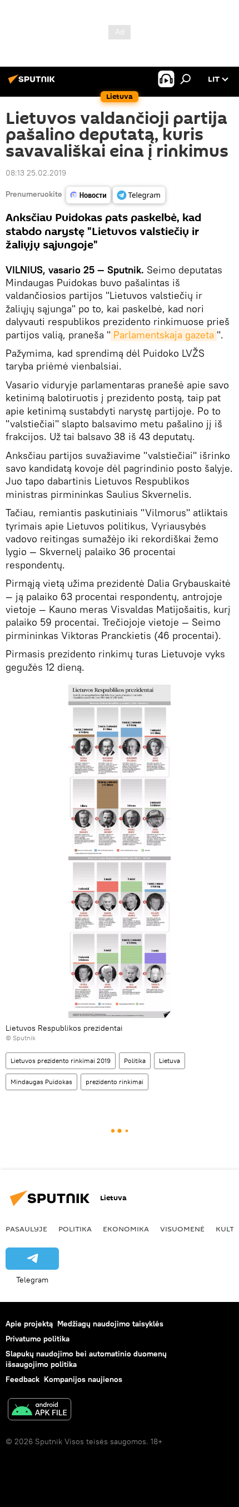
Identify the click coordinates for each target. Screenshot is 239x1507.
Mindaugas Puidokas (41, 1081)
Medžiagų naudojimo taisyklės (110, 1324)
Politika (135, 1060)
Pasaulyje (26, 1229)
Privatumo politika (37, 1339)
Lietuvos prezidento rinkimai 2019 (61, 1060)
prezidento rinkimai (114, 1081)
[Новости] (88, 195)
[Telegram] (139, 195)
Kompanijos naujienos (83, 1379)
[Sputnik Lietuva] (33, 83)
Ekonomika (126, 1229)
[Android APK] (39, 1410)
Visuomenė (182, 1229)
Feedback (22, 1379)
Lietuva (169, 1060)
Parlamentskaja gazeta (163, 334)
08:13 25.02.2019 (36, 173)
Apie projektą (29, 1324)
